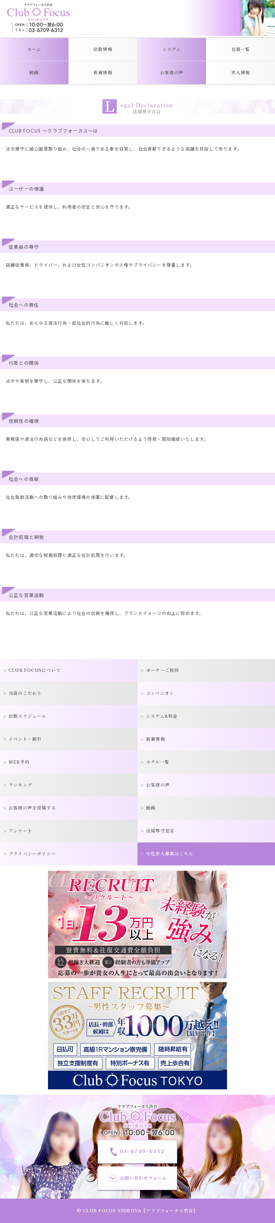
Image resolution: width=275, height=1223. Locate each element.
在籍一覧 (240, 49)
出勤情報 (102, 49)
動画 (34, 72)
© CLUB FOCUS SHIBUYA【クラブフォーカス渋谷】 (137, 1210)
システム (172, 49)
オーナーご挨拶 (162, 670)
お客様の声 (172, 72)
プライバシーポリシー (32, 853)
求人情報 (240, 72)
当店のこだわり (25, 693)
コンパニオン (160, 693)
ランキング (20, 785)
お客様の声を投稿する (32, 808)
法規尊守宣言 (160, 831)
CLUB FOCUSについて (35, 670)
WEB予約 (19, 762)
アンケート (20, 831)
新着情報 (102, 72)
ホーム (34, 49)
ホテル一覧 (157, 762)
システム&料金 (162, 716)
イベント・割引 (25, 739)
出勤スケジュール (28, 716)
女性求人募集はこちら (169, 853)
